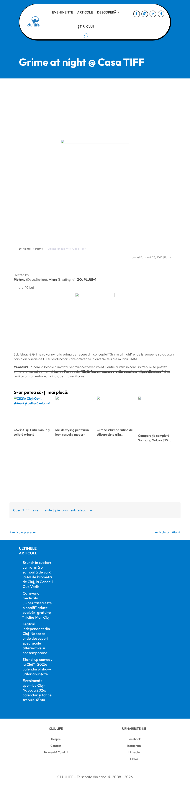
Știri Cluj (86, 26)
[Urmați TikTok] (161, 14)
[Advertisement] (95, 106)
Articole (85, 12)
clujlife (139, 257)
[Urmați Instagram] (144, 14)
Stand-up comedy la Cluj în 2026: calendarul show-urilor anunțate (37, 666)
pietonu (61, 510)
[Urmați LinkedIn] (153, 14)
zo (91, 510)
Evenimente (62, 12)
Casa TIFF (21, 510)
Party (167, 257)
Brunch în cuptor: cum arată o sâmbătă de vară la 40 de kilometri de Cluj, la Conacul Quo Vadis (38, 574)
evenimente (42, 510)
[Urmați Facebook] (136, 14)
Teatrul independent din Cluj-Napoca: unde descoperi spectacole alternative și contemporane (36, 638)
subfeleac (79, 510)
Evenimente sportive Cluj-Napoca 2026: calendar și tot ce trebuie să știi (37, 690)
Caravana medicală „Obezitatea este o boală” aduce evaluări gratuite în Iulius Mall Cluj (37, 605)
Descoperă (106, 12)
